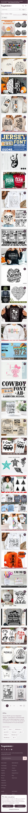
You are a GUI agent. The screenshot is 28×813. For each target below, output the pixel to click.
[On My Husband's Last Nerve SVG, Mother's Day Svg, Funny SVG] (14, 256)
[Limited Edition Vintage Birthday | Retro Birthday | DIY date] (14, 351)
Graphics (3, 773)
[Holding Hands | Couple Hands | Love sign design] (14, 674)
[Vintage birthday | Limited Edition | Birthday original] (14, 427)
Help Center (14, 778)
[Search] (20, 9)
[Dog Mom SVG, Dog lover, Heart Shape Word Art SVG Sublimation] (14, 294)
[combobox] (10, 9)
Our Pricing (14, 765)
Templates (3, 780)
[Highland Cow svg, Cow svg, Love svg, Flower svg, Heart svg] (14, 598)
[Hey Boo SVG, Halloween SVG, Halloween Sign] (14, 123)
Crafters (6, 14)
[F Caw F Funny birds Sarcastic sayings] (14, 446)
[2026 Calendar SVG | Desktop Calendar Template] (14, 579)
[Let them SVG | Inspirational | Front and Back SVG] (14, 503)
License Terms (4, 794)
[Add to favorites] (25, 22)
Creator (13, 768)
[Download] (21, 22)
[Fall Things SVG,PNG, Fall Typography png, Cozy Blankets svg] (14, 199)
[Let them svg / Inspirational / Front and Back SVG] (14, 66)
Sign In (13, 794)
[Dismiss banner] (26, 2)
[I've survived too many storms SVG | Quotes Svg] (14, 275)
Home (2, 14)
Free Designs (4, 765)
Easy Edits (14, 770)
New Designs (4, 768)
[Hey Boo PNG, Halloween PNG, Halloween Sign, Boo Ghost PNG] (14, 104)
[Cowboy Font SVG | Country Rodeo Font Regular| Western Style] (14, 389)
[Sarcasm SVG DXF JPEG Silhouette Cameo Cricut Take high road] (14, 617)
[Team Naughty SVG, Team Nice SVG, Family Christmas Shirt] (14, 180)
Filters (5, 17)
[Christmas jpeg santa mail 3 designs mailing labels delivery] (14, 237)
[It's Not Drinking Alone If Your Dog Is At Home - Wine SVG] (14, 408)
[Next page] (24, 705)
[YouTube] (11, 749)
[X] (9, 749)
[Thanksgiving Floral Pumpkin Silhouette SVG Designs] (14, 28)
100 (21, 705)
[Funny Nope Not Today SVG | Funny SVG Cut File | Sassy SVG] (14, 332)
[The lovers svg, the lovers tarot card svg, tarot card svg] (14, 313)
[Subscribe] (25, 758)
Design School (15, 773)
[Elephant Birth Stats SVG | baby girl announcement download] (14, 370)
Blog (13, 775)
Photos (2, 778)
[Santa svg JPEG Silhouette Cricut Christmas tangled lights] (14, 47)
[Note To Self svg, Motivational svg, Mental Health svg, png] (14, 541)
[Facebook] (4, 749)
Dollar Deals (3, 785)
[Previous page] (4, 705)
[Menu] (26, 6)
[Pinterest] (6, 749)
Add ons (3, 775)
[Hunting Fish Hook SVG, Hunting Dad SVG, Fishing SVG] (14, 161)
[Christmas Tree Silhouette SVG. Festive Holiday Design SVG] (14, 484)
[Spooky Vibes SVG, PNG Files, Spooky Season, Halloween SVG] (14, 522)
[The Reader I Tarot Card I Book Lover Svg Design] (14, 693)
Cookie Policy (11, 802)
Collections (3, 782)
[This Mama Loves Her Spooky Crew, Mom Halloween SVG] (14, 560)
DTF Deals (3, 787)
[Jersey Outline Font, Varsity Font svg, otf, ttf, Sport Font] (14, 142)
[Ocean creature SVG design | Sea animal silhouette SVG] (14, 465)
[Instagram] (1, 749)
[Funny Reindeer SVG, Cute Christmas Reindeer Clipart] (14, 218)
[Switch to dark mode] (23, 6)
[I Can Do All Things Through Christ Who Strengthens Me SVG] (14, 655)
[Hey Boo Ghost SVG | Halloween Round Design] (14, 85)
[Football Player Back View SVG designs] (14, 636)
